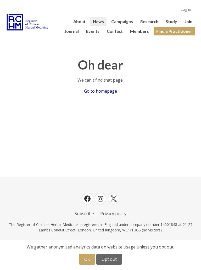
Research (149, 21)
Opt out (109, 259)
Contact (115, 31)
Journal (71, 31)
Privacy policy (113, 213)
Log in (186, 9)
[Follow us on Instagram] (100, 198)
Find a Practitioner (174, 31)
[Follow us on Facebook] (87, 198)
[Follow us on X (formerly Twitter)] (113, 198)
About (79, 21)
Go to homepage (100, 91)
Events (92, 31)
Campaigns (122, 21)
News (98, 21)
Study (171, 21)
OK (87, 259)
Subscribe (84, 213)
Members (139, 31)
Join (188, 21)
